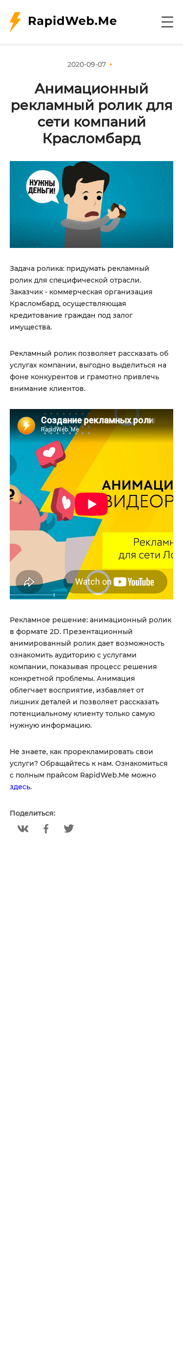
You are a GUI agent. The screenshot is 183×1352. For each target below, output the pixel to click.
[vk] (23, 828)
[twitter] (68, 828)
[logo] (63, 22)
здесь (20, 786)
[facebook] (46, 829)
